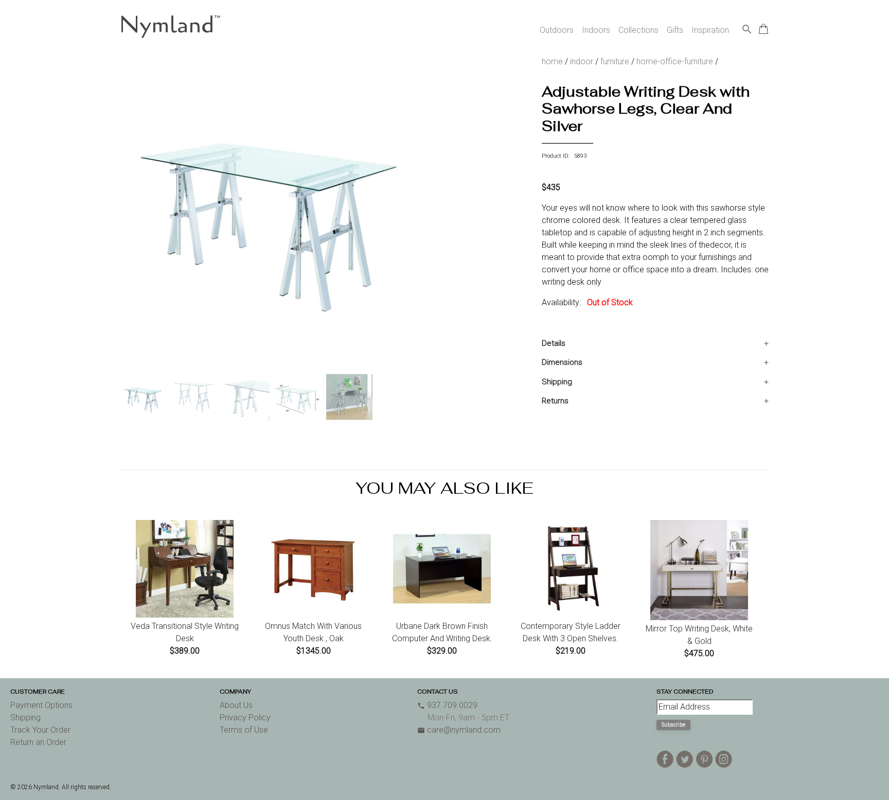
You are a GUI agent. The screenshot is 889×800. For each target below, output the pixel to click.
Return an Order (38, 742)
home (552, 61)
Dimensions (562, 362)
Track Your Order (40, 730)
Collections (638, 30)
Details (553, 343)
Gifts (675, 30)
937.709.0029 (447, 705)
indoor (581, 61)
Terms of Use (244, 730)
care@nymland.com (459, 730)
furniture (614, 61)
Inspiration (710, 30)
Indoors (596, 30)
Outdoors (557, 30)
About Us (236, 705)
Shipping (557, 381)
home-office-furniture (674, 61)
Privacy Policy (245, 717)
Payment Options (41, 705)
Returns (555, 400)
